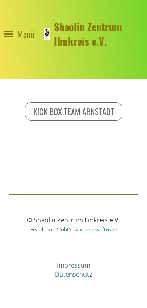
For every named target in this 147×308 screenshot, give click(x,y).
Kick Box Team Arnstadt (73, 111)
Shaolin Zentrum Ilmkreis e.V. (88, 34)
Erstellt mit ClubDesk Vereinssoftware (73, 229)
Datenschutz (73, 274)
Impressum (74, 265)
